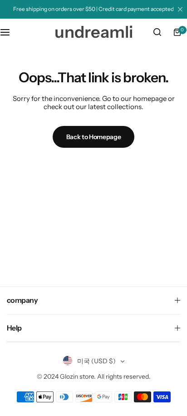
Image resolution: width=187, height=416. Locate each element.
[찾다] (157, 32)
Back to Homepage (93, 137)
